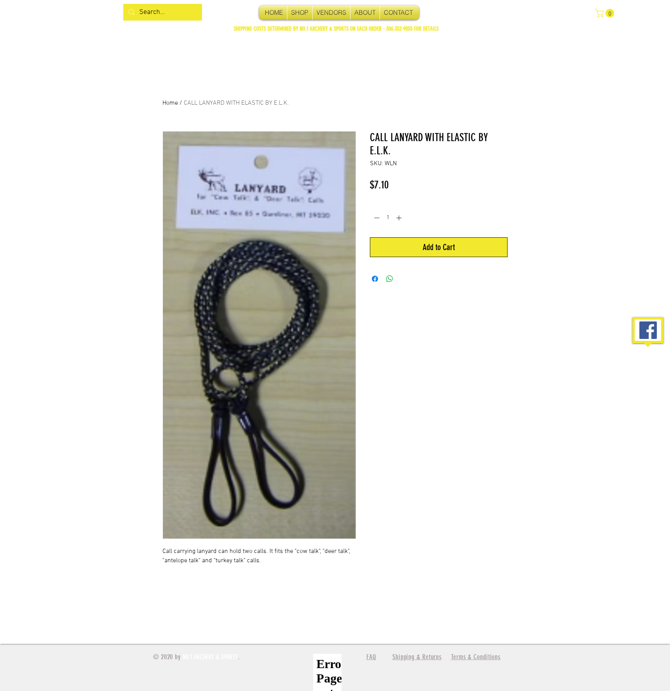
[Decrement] (376, 218)
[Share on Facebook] (375, 278)
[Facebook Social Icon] (648, 330)
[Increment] (399, 218)
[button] (605, 13)
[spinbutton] (388, 218)
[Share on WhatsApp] (389, 278)
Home (170, 103)
